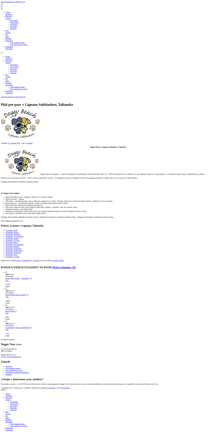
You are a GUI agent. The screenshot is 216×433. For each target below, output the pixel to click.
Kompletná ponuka (8, 340)
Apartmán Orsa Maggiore (14, 245)
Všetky (8, 13)
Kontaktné (9, 48)
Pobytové (8, 17)
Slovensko (13, 25)
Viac (7, 280)
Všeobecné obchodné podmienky (17, 372)
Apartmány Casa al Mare (14, 236)
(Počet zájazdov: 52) (64, 267)
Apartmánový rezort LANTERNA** (18, 328)
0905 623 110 (20, 2)
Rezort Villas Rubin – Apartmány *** (18, 278)
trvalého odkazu (58, 261)
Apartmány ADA (11, 230)
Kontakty (8, 374)
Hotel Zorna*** (11, 311)
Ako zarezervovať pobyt (18, 45)
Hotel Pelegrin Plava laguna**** (17, 295)
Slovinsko (13, 27)
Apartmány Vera (11, 255)
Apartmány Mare (11, 243)
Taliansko (13, 29)
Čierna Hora (14, 22)
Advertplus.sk (65, 388)
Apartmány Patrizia (12, 247)
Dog (7, 32)
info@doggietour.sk (8, 2)
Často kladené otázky (17, 43)
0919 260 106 (20, 97)
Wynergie (51, 388)
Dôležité (9, 40)
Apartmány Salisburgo (13, 249)
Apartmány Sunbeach (13, 253)
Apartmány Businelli (12, 234)
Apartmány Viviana (12, 257)
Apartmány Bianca (12, 232)
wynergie (29, 143)
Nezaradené (26, 261)
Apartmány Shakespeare (14, 251)
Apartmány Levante (12, 241)
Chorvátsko (14, 20)
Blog (19, 261)
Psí (7, 36)
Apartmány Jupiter (12, 238)
